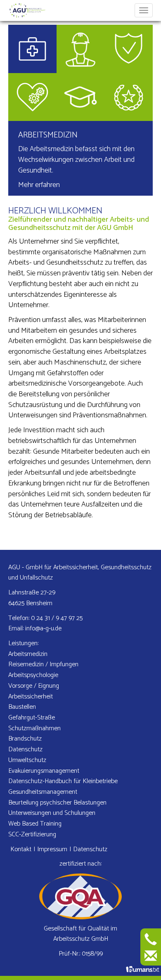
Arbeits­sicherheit (30, 696)
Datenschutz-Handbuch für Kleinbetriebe (63, 781)
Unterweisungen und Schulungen (51, 813)
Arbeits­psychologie (33, 675)
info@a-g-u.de (43, 628)
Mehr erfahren (39, 185)
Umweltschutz (27, 760)
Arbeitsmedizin (48, 135)
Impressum (52, 849)
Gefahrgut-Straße (31, 717)
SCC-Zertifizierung (32, 834)
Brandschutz (25, 738)
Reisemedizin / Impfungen (43, 664)
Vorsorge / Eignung (33, 685)
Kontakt (20, 849)
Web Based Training (35, 823)
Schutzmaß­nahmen (34, 728)
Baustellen (22, 707)
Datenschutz (25, 749)
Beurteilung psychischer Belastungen (57, 802)
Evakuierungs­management (43, 770)
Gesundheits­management (42, 792)
